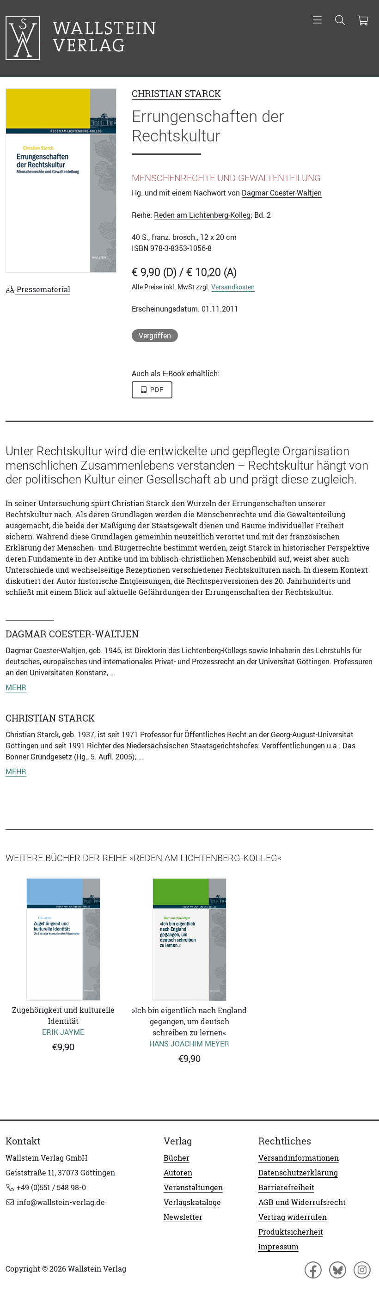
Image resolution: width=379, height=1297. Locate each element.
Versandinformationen (298, 1158)
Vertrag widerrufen (292, 1217)
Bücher (177, 1158)
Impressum (278, 1247)
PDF (156, 389)
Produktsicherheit (290, 1232)
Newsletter (183, 1217)
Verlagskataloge (192, 1202)
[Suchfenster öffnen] (340, 21)
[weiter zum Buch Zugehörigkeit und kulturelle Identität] (63, 939)
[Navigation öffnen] (317, 21)
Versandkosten (233, 286)
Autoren (178, 1173)
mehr (16, 687)
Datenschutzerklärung (298, 1173)
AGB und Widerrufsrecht (302, 1202)
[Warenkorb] (362, 20)
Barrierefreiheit (286, 1187)
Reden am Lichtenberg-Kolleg (202, 215)
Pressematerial (42, 289)
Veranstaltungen (193, 1187)
